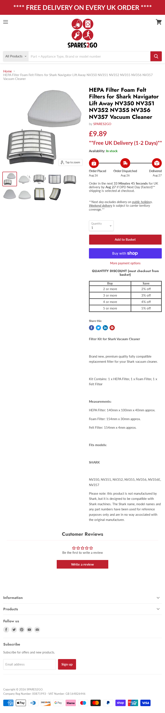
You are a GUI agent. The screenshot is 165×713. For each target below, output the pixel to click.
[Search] (156, 56)
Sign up (67, 664)
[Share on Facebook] (91, 327)
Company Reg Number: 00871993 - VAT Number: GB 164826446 (44, 693)
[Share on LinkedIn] (105, 327)
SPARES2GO (102, 124)
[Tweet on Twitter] (98, 327)
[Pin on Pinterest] (112, 327)
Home (7, 71)
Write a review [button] (82, 564)
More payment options (125, 263)
